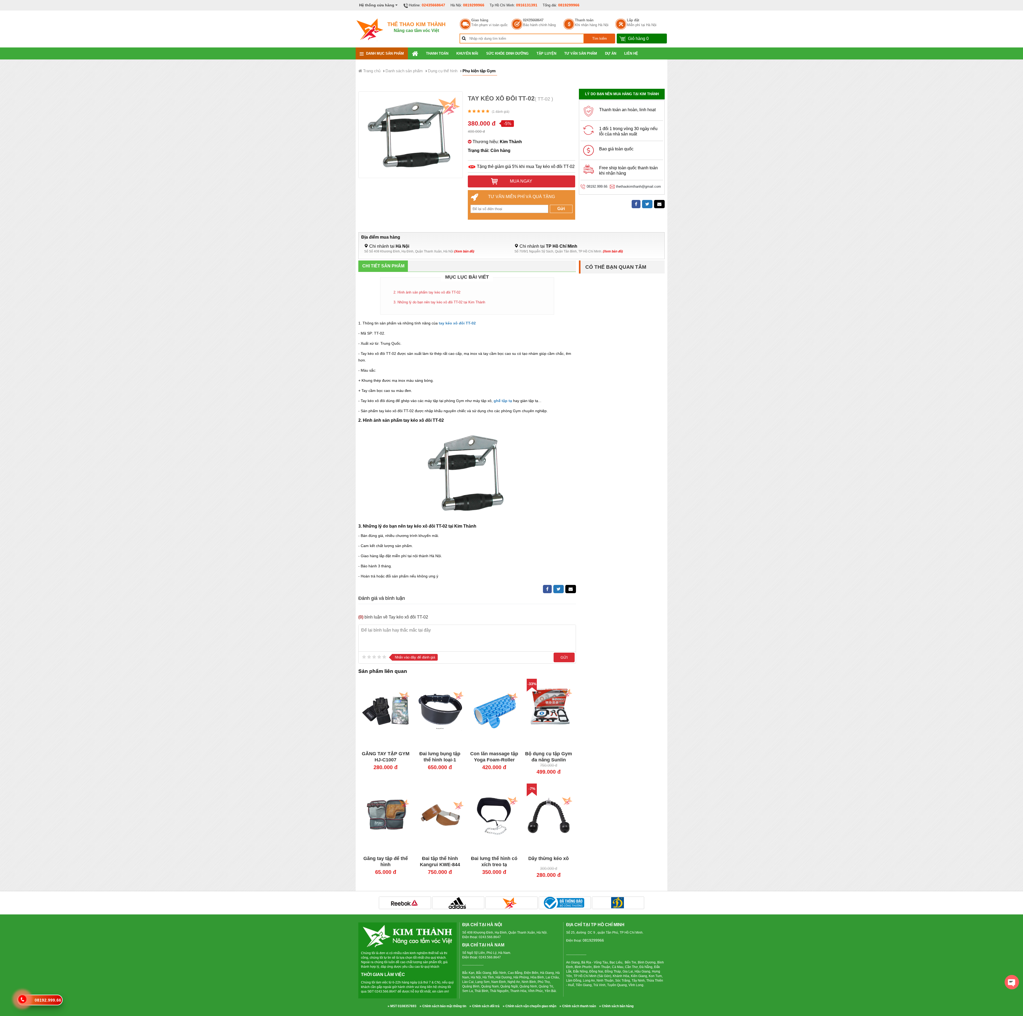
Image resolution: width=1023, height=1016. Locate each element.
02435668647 (433, 5)
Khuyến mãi (467, 53)
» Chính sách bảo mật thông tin (443, 1006)
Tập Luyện (546, 53)
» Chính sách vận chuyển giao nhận (529, 1006)
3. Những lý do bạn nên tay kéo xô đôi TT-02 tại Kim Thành (439, 302)
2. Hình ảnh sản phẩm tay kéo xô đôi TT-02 (426, 292)
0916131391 (526, 5)
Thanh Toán (437, 53)
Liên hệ (631, 53)
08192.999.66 (597, 186)
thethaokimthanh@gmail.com (638, 186)
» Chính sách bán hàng (616, 1006)
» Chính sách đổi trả (484, 1006)
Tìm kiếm (599, 39)
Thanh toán (584, 20)
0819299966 (473, 5)
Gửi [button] (561, 208)
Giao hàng (479, 20)
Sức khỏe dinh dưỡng (507, 53)
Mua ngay (520, 181)
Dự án (610, 53)
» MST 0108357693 (402, 1006)
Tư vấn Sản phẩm (580, 53)
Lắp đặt (633, 20)
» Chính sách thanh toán (577, 1006)
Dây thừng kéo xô (548, 858)
